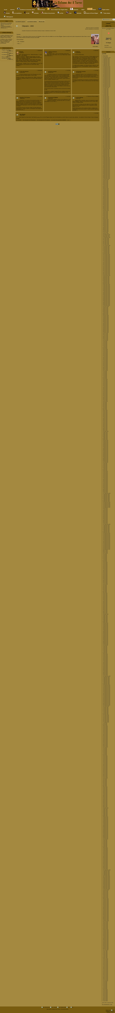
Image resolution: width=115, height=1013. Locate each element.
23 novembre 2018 (106, 267)
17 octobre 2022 (106, 722)
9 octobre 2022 (105, 714)
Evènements (75, 9)
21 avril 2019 (105, 360)
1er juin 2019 (105, 401)
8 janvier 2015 (105, 186)
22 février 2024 (105, 941)
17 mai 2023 (105, 763)
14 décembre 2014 (106, 161)
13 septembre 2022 (106, 688)
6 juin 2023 (105, 783)
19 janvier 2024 (106, 907)
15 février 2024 (105, 934)
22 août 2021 (105, 514)
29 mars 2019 (105, 337)
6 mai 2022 (105, 558)
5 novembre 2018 (106, 249)
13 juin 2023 (105, 790)
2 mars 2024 (105, 950)
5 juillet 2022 (105, 618)
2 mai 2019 (105, 371)
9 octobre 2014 (105, 95)
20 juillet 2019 (105, 450)
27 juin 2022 (105, 610)
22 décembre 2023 (106, 879)
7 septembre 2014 (106, 63)
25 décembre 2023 (106, 882)
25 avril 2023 (105, 741)
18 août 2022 (105, 662)
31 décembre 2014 (106, 178)
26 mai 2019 (105, 395)
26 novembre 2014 (106, 143)
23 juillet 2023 (105, 829)
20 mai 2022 (105, 572)
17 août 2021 (105, 509)
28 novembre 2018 (106, 272)
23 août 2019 (105, 484)
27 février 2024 (105, 946)
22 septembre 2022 (106, 697)
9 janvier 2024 (105, 897)
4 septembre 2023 (106, 872)
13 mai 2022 (105, 565)
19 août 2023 (105, 856)
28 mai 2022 (105, 580)
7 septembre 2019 (106, 499)
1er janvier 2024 (106, 889)
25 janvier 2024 (106, 913)
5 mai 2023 (105, 751)
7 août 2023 (105, 844)
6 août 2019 (105, 467)
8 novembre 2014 (106, 125)
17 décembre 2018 (106, 291)
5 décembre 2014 (106, 152)
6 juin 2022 (105, 589)
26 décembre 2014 (106, 173)
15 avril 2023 (105, 731)
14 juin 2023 (105, 791)
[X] (58, 124)
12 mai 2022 (105, 564)
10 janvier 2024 (106, 898)
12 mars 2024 (105, 960)
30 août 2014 (105, 55)
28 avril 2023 (105, 744)
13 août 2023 (105, 850)
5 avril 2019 (105, 344)
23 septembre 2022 (106, 698)
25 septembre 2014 (106, 81)
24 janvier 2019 (106, 329)
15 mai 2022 (105, 567)
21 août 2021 (105, 513)
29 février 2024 (105, 948)
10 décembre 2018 (106, 284)
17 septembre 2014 (106, 73)
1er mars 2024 (105, 949)
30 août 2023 (105, 867)
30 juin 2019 (105, 430)
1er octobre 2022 (106, 706)
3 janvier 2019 (105, 308)
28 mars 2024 (105, 976)
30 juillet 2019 (105, 460)
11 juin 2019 (105, 411)
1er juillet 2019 (105, 431)
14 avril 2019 (105, 353)
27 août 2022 (105, 671)
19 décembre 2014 (106, 166)
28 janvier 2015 (106, 206)
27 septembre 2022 (106, 702)
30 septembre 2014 (106, 86)
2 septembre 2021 (106, 525)
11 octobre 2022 (106, 716)
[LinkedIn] (57, 124)
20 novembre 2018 (106, 264)
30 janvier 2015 (106, 208)
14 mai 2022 (105, 566)
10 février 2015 (105, 219)
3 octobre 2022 (105, 708)
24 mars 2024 (105, 972)
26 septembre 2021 (106, 549)
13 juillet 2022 (105, 626)
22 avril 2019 (105, 361)
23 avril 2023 (105, 739)
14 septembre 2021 (106, 537)
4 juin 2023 (105, 781)
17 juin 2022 (105, 600)
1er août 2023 (105, 838)
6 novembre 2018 (106, 250)
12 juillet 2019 (105, 442)
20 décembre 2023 (106, 877)
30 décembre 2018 (106, 304)
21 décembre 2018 (106, 295)
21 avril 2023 (105, 737)
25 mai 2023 (105, 771)
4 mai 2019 (105, 373)
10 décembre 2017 (106, 236)
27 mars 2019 (105, 335)
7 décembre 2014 (106, 154)
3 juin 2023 (105, 780)
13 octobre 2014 (106, 99)
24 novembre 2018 (106, 268)
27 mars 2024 (105, 975)
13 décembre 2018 (106, 287)
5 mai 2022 (105, 557)
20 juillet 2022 (105, 633)
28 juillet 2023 (105, 834)
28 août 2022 (105, 672)
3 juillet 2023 (105, 810)
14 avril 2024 (105, 993)
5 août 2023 (105, 842)
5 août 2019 (105, 466)
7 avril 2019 (105, 346)
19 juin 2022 (105, 602)
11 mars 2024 (105, 959)
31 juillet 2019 (105, 461)
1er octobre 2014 (106, 87)
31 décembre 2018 (106, 305)
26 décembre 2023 (106, 883)
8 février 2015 (105, 217)
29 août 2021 (105, 521)
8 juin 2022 (105, 591)
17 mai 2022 (105, 569)
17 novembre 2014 (106, 134)
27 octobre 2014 (106, 113)
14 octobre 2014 (106, 100)
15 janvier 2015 (106, 193)
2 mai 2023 (105, 748)
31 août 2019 (105, 492)
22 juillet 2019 (105, 452)
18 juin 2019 (105, 418)
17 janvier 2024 (106, 905)
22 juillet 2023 (105, 828)
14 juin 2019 (105, 414)
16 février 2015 (105, 225)
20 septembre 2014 (106, 76)
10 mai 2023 (105, 756)
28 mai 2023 (105, 774)
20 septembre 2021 (106, 543)
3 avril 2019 (105, 342)
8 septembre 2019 (106, 500)
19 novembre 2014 (106, 136)
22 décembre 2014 (106, 169)
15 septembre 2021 (106, 538)
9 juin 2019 (105, 409)
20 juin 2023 (105, 797)
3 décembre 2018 (106, 277)
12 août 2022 (105, 656)
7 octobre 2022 (105, 712)
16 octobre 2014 (106, 102)
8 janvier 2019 (105, 313)
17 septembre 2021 (106, 540)
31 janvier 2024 (106, 919)
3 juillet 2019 (105, 433)
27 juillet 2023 (105, 833)
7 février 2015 (105, 216)
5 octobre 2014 (105, 91)
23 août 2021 (105, 515)
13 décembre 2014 (106, 160)
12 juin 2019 (105, 412)
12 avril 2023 (105, 728)
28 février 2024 (105, 947)
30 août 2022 (105, 674)
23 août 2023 (105, 860)
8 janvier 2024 (105, 896)
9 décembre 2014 (106, 156)
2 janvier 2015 (105, 180)
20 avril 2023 (105, 736)
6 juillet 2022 (105, 619)
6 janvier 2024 (105, 894)
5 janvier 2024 (105, 893)
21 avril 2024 (105, 1000)
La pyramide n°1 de (23, 100)
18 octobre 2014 (106, 104)
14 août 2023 (105, 851)
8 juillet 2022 (105, 621)
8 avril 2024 (105, 987)
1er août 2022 (105, 645)
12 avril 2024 (105, 991)
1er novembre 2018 (106, 245)
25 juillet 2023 (105, 831)
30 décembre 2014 (106, 177)
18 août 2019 (105, 479)
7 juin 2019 (105, 407)
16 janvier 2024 (106, 904)
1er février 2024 (106, 920)
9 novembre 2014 (106, 126)
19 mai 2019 (105, 388)
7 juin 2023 (105, 784)
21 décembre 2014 (106, 168)
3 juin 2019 (105, 403)
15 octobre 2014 (106, 101)
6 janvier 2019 (105, 311)
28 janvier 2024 (106, 916)
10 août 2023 (105, 847)
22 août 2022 (105, 666)
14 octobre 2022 (106, 719)
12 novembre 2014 (106, 129)
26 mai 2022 (105, 578)
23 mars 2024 (105, 971)
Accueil (5, 9)
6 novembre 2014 (106, 123)
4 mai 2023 (105, 750)
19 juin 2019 (105, 419)
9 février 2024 (105, 928)
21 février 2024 (105, 940)
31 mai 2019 (105, 400)
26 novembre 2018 (106, 270)
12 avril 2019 (105, 351)
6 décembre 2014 (106, 153)
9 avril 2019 (105, 348)
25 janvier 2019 (106, 330)
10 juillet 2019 (105, 440)
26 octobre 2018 (106, 239)
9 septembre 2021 (106, 532)
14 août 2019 (105, 475)
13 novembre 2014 (106, 130)
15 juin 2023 (105, 792)
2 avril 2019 (105, 341)
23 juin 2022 (105, 606)
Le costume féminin (6, 54)
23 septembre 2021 (106, 546)
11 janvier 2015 (106, 189)
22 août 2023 (105, 859)
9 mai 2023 (105, 755)
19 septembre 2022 (106, 694)
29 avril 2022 (105, 551)
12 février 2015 (105, 221)
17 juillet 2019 (105, 447)
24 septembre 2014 (106, 80)
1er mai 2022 (105, 553)
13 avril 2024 (105, 992)
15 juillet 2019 (105, 445)
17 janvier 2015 (106, 195)
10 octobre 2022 (106, 715)
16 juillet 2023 (105, 822)
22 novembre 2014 (106, 139)
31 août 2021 (105, 523)
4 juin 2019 (105, 404)
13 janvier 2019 (106, 318)
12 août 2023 (105, 849)
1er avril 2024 (105, 980)
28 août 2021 (105, 520)
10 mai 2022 (105, 562)
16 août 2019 (105, 477)
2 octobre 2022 (105, 707)
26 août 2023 (105, 863)
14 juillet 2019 (105, 444)
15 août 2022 (105, 659)
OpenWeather (112, 22)
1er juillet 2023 (105, 808)
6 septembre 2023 (106, 874)
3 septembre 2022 (106, 678)
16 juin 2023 (105, 793)
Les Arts (27, 13)
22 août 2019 (105, 483)
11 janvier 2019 (106, 316)
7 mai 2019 (105, 376)
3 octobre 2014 (105, 89)
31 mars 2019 (105, 339)
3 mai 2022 (105, 555)
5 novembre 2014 (106, 122)
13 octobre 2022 (106, 718)
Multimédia (78, 13)
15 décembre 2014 (106, 162)
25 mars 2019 (105, 333)
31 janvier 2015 (106, 209)
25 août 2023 (105, 862)
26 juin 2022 (105, 609)
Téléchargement (9, 16)
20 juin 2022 (105, 603)
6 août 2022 (105, 650)
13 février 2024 (105, 932)
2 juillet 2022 (105, 615)
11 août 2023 (105, 848)
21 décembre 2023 (106, 878)
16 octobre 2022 (106, 721)
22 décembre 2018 (106, 296)
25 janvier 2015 (106, 203)
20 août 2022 (105, 664)
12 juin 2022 (105, 595)
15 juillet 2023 (105, 821)
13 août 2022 (105, 657)
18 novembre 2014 (106, 135)
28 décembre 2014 (106, 175)
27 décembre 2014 (106, 174)
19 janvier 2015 (106, 197)
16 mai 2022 (105, 568)
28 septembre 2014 (106, 84)
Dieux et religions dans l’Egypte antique (59, 9)
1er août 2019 (105, 462)
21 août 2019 (105, 482)
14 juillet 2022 (105, 627)
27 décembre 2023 (106, 884)
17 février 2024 (105, 936)
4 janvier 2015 (105, 182)
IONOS (112, 1012)
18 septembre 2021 (106, 541)
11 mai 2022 (105, 563)
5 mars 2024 (105, 953)
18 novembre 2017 (106, 235)
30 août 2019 (105, 491)
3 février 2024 (105, 922)
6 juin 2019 (105, 406)
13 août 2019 (105, 474)
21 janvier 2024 (106, 909)
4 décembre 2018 (106, 278)
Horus (3, 56)
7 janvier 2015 (105, 185)
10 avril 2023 (105, 726)
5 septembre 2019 (106, 497)
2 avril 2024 (105, 981)
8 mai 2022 (105, 560)
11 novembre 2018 (106, 255)
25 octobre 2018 (106, 238)
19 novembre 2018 (106, 263)
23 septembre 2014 (106, 79)
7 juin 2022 (105, 590)
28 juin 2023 (105, 805)
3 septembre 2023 (106, 871)
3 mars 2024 (105, 951)
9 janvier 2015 (105, 187)
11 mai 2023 (105, 757)
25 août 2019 (105, 486)
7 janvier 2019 (105, 312)
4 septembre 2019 (106, 496)
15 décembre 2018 (106, 289)
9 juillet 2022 (105, 622)
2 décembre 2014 (106, 149)
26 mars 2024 (105, 974)
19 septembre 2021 (106, 542)
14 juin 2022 (105, 597)
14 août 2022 (105, 658)
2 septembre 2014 (106, 58)
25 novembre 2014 (106, 142)
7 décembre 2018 (106, 281)
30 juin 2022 (105, 613)
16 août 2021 (105, 508)
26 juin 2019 (105, 426)
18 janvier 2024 (106, 906)
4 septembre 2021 (106, 527)
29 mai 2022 (105, 581)
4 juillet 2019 (105, 434)
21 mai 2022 (105, 573)
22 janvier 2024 (106, 910)
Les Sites (61, 13)
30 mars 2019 (105, 338)
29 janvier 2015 (106, 207)
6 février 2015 (105, 215)
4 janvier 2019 (105, 309)
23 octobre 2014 (106, 109)
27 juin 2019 (105, 427)
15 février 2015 (105, 224)
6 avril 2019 (105, 345)
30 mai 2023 (105, 776)
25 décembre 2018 (106, 299)
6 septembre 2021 (106, 529)
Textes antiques (107, 13)
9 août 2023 (105, 846)
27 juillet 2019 (105, 457)
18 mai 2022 (105, 570)
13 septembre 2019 (106, 505)
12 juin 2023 (105, 789)
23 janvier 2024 (106, 911)
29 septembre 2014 (106, 85)
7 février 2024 (105, 926)
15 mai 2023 (105, 761)
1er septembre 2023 (106, 869)
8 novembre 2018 (106, 252)
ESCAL (110, 1011)
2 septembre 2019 (106, 494)
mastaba (19, 105)
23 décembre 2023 (106, 880)
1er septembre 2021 (106, 524)
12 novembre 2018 (106, 256)
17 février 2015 (105, 226)
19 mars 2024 (105, 967)
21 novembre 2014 (106, 138)
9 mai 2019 (105, 378)
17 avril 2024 (105, 996)
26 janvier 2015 (106, 204)
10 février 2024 (105, 929)
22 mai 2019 (105, 391)
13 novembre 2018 (106, 257)
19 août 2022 (105, 663)
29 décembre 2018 (106, 303)
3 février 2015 (105, 212)
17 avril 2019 (105, 356)
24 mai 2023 (105, 770)
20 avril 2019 (105, 359)
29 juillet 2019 (105, 459)
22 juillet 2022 (105, 635)
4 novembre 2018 (106, 248)
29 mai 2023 (105, 775)
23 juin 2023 (105, 800)
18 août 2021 (105, 510)
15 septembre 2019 (106, 507)
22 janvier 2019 (106, 327)
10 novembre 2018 (106, 254)
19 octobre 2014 (106, 105)
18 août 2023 (105, 855)
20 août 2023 (105, 857)
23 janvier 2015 (106, 201)
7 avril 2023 (105, 723)
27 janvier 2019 (106, 332)
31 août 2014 (105, 56)
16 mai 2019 (105, 385)
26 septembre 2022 (106, 701)
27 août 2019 (105, 488)
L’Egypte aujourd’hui (6, 49)
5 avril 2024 (105, 984)
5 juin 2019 (105, 405)
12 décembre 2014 (106, 159)
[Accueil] (57, 7)
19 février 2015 (105, 228)
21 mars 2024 (105, 969)
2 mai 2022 (105, 554)
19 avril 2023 (105, 735)
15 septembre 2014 (106, 71)
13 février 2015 (105, 222)
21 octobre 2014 (106, 107)
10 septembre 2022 (106, 685)
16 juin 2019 (105, 416)
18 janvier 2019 (106, 323)
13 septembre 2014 (106, 69)
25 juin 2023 (105, 802)
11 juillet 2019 (105, 441)
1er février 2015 (106, 210)
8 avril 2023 (105, 724)
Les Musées (36, 13)
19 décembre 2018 (106, 293)
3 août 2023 (105, 840)
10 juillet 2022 (105, 623)
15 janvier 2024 (106, 903)
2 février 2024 (105, 921)
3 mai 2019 (105, 372)
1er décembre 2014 (106, 148)
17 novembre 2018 (106, 261)
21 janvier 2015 (106, 199)
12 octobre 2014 (106, 98)
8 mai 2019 (105, 377)
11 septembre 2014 (106, 67)
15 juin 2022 (105, 598)
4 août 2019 (105, 465)
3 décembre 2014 (106, 150)
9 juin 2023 (105, 786)
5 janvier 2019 (105, 310)
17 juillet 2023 (105, 823)
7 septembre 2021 (106, 530)
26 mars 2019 (105, 334)
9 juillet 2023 (105, 816)
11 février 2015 (105, 220)
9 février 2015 (105, 218)
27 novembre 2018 (106, 271)
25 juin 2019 (105, 425)
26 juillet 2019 (105, 456)
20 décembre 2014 (106, 167)
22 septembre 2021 (106, 545)
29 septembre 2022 (106, 704)
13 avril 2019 (105, 352)
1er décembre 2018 (106, 275)
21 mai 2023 (105, 767)
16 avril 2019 (105, 355)
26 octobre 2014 (106, 112)
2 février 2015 (105, 211)
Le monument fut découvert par (50, 81)
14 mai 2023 (105, 760)
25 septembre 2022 (106, 700)
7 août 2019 (105, 468)
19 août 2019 (105, 480)
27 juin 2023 (105, 804)
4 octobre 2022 (105, 709)
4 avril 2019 (105, 343)
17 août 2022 (105, 661)
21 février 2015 (105, 230)
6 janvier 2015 (105, 184)
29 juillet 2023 (105, 835)
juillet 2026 (104, 1002)
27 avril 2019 (105, 366)
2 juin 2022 (105, 585)
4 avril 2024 (105, 983)
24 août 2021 (105, 516)
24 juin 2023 (105, 801)
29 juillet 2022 (105, 642)
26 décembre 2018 (106, 300)
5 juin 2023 (105, 782)
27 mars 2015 (105, 232)
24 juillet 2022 (105, 637)
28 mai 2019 (105, 397)
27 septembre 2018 (106, 237)
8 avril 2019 (105, 347)
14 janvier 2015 (106, 192)
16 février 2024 (105, 935)
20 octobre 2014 (106, 106)
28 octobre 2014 (106, 114)
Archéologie (42, 9)
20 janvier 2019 (106, 325)
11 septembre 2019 (106, 503)
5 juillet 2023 (105, 812)
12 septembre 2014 (106, 68)
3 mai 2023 (105, 749)
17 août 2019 (105, 478)
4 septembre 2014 (106, 60)
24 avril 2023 (105, 740)
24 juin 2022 (105, 607)
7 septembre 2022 (106, 682)
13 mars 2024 (105, 961)
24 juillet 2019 (105, 454)
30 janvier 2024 (106, 918)
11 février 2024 (105, 930)
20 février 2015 (105, 229)
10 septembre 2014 (106, 66)
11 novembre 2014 (106, 128)
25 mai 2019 (105, 394)
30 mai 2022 (105, 582)
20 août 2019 (105, 481)
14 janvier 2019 (106, 319)
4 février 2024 (105, 923)
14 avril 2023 (105, 730)
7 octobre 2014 (105, 93)
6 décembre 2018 (106, 280)
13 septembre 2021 (106, 536)
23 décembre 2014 (106, 170)
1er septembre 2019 (106, 493)
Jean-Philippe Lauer (34, 104)
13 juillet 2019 (105, 443)
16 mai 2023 (105, 762)
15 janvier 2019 (106, 320)
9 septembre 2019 (106, 501)
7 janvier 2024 (105, 895)
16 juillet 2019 (105, 446)
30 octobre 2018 (106, 243)
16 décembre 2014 (106, 163)
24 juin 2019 (105, 424)
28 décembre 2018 (106, 302)
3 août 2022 (105, 647)
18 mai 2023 (105, 764)
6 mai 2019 (105, 375)
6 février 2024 (105, 925)
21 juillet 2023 (105, 827)
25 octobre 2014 (106, 111)
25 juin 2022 (105, 608)
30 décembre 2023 (106, 887)
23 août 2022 (105, 667)
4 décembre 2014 (106, 151)
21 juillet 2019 (105, 451)
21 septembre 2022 (106, 696)
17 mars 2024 (105, 965)
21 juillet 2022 (105, 634)
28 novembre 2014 (106, 145)
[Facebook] (56, 124)
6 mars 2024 (105, 954)
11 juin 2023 (105, 788)
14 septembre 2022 (106, 689)
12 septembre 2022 (106, 687)
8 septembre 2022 (106, 683)
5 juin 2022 (105, 588)
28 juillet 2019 (105, 458)
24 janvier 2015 (106, 202)
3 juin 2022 (105, 586)
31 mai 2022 (105, 583)
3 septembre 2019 (106, 495)
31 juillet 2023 (105, 837)
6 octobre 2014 (105, 92)
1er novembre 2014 (106, 118)
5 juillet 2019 (105, 435)
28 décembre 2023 (106, 885)
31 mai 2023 (105, 777)
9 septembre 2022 (106, 684)
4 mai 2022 (105, 556)
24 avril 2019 (105, 363)
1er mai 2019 (105, 370)
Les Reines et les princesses (49, 13)
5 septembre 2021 (106, 528)
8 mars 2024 (105, 956)
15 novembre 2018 (106, 259)
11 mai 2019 (105, 380)
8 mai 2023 (105, 754)
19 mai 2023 (105, 765)
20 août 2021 (105, 512)
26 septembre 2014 (106, 82)
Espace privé (63, 1007)
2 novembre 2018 (106, 246)
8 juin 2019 (105, 408)
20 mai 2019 (105, 389)
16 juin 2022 (105, 599)
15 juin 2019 (105, 415)
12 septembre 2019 (106, 504)
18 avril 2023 (105, 734)
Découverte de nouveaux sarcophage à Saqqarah (6, 26)
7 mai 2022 (105, 559)
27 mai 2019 (105, 396)
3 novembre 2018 (106, 247)
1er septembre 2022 (106, 676)
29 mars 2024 (105, 977)
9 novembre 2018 (106, 253)
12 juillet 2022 (105, 625)
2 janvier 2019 (105, 307)
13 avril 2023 (105, 729)
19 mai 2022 (105, 571)
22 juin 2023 (105, 799)
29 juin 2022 (105, 612)
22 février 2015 (105, 231)
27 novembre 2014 (106, 144)
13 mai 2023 (105, 759)
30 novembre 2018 (106, 274)
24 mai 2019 (105, 393)
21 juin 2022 (105, 604)
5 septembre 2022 (106, 680)
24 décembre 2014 (106, 171)
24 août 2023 (105, 861)
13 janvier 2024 (106, 901)
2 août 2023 (105, 839)
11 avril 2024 (105, 990)
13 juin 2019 (105, 413)
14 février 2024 (105, 933)
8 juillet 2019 (105, 438)
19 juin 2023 (105, 796)
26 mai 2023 (105, 772)
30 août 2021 (105, 522)
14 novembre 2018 (106, 258)
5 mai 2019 (105, 374)
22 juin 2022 (105, 605)
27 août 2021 (105, 519)
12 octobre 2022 (106, 717)
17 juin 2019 (105, 417)
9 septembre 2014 (106, 65)
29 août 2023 (105, 866)
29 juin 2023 (105, 806)
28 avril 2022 (105, 550)
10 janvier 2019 (106, 315)
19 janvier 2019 (106, 324)
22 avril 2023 (105, 738)
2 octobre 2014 (105, 88)
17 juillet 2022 (105, 630)
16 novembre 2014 (106, 133)
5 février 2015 (105, 214)
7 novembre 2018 (106, 251)
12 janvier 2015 (106, 190)
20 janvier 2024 (106, 908)
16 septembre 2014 (106, 72)
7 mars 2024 (105, 955)
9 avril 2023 (105, 725)
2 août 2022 (105, 646)
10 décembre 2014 (106, 157)
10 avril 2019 (105, 349)
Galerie (82, 9)
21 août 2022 (105, 665)
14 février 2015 (105, 223)
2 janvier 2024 (105, 890)
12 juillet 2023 (105, 818)
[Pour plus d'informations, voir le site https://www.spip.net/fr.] (113, 1010)
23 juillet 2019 (105, 453)
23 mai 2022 (105, 575)
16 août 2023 (105, 853)
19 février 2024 (105, 938)
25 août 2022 (105, 669)
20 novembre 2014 (106, 137)
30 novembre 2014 (106, 147)
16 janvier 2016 (106, 233)
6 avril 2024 (105, 985)
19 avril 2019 (105, 358)
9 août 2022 (105, 653)
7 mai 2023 (105, 753)
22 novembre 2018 (106, 266)
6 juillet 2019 (105, 436)
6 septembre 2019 (106, 498)
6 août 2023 (105, 843)
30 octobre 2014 (106, 116)
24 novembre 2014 (106, 141)
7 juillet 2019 (105, 437)
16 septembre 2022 (106, 691)
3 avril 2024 (105, 982)
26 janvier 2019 (106, 331)
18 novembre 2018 (106, 262)
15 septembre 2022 (106, 690)
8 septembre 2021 (106, 531)
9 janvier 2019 (105, 314)
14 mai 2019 (105, 383)
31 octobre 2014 (106, 117)
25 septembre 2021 (106, 548)
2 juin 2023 (105, 779)
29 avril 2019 (105, 368)
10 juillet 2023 (105, 817)
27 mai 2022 (105, 579)
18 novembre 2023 (106, 875)
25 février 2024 (105, 944)
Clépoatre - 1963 (28, 26)
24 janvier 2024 (106, 912)
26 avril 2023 (105, 742)
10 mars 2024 (105, 958)
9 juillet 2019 (105, 439)
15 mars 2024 (105, 963)
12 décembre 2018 (106, 286)
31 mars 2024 (105, 979)
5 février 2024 (105, 924)
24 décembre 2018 (106, 298)
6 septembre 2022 (106, 681)
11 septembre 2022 (106, 686)
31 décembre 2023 (106, 888)
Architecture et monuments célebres (27, 9)
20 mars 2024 (105, 968)
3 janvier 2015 (105, 181)
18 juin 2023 (105, 795)
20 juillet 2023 (105, 826)
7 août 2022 (105, 651)
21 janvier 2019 (106, 326)
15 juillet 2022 (105, 628)
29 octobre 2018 (106, 242)
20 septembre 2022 (106, 695)
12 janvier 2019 (106, 317)
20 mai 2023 (105, 766)
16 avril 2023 (105, 732)
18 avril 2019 (105, 357)
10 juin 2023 (105, 787)
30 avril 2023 (105, 746)
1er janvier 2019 (106, 306)
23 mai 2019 (105, 392)
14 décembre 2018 (106, 288)
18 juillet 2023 (105, 824)
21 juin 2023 (105, 798)
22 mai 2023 (105, 768)
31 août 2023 (105, 868)
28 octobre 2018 (106, 241)
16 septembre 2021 (106, 539)
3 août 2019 (105, 464)
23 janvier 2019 (106, 328)
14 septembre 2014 (106, 70)
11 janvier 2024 (106, 899)
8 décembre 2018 (106, 282)
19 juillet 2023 (105, 825)
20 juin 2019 (105, 420)
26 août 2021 (105, 518)
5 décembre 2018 (106, 279)
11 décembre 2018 (106, 285)
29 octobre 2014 (106, 115)
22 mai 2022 (105, 574)
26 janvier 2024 (106, 914)
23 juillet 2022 (105, 636)
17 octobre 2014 (106, 103)
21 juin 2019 (105, 421)
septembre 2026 (110, 1002)
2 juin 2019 (105, 402)
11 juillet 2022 (105, 624)
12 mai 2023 (105, 758)
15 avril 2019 (105, 354)
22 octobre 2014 (106, 108)
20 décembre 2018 (106, 294)
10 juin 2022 (105, 593)
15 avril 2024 (105, 994)
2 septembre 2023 (106, 870)
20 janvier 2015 (106, 198)
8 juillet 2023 (105, 815)
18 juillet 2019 (105, 448)
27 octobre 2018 (106, 240)
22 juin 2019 (105, 422)
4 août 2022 (105, 648)
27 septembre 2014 (106, 83)
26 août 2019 (105, 487)
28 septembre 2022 (106, 703)
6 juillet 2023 (105, 813)
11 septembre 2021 (106, 534)
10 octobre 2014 (106, 96)
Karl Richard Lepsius (59, 81)
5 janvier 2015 (105, 183)
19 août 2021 (105, 511)
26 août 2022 (105, 670)
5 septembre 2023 (106, 873)
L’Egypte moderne (105, 9)
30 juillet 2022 (105, 643)
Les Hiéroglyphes (5, 52)
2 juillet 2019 (105, 432)
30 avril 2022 (105, 552)
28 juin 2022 (105, 611)
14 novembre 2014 (106, 131)
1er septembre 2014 (106, 57)
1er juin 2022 (105, 584)
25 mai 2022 (105, 577)
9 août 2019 (105, 470)
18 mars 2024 (105, 966)
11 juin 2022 (105, 594)
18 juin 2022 (105, 601)
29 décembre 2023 (106, 886)
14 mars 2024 (105, 962)
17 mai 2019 (105, 386)
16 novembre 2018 (106, 260)
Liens (70, 13)
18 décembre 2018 (106, 292)
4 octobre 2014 (105, 90)
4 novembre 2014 (106, 121)
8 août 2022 (105, 652)
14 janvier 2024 (106, 902)
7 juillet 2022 (105, 620)
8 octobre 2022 (105, 713)
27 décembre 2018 (106, 301)
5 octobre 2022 (105, 710)
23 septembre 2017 (106, 234)
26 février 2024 (105, 945)
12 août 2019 (105, 473)
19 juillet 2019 (105, 449)
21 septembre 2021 (106, 544)
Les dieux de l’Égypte (6, 58)
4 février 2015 (105, 213)
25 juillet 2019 (105, 455)
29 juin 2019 (105, 429)
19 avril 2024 (105, 998)
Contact (55, 1007)
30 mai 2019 (105, 399)
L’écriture (8, 13)
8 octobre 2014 (105, 94)
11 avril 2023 (105, 727)
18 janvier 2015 (106, 196)
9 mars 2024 (105, 957)
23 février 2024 (105, 942)
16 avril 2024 (105, 995)
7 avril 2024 (105, 986)
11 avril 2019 (105, 350)
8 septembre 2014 (106, 64)
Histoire (94, 9)
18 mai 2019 (105, 387)
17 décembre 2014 (106, 164)
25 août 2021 (105, 517)
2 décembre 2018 (106, 276)
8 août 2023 (105, 845)
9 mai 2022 (105, 561)
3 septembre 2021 (106, 526)
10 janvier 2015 (106, 188)
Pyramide (78, 77)
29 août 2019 (105, 490)
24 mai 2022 (105, 576)
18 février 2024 (105, 937)
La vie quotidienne (18, 13)
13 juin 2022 (105, 596)
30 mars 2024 (105, 978)
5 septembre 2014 (106, 61)
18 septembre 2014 (106, 74)
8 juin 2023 (105, 785)
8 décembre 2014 (106, 155)
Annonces (12, 9)
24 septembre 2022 (106, 699)
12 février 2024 (105, 931)
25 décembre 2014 (106, 172)
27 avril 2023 (105, 743)
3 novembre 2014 (106, 120)
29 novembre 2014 (106, 146)
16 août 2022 (105, 660)
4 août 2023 (105, 841)
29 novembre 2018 (106, 273)
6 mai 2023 (105, 752)
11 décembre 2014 (106, 158)
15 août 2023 (105, 852)
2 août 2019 (105, 463)
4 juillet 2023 (105, 811)
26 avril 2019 (105, 365)
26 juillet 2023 (105, 832)
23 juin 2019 (105, 423)
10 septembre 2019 (106, 502)
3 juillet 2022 (105, 616)
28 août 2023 (105, 865)
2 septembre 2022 (106, 677)
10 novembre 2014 (106, 127)
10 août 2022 (105, 654)
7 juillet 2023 (105, 814)
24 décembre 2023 (106, 881)
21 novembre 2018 (106, 265)
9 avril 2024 (105, 988)
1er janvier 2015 (106, 179)
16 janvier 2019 (106, 321)
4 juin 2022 (105, 587)
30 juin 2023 (105, 807)
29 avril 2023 (105, 745)
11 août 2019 (105, 472)
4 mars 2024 (105, 952)
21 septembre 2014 (106, 77)
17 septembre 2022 (106, 692)
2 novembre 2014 (106, 119)
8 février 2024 (105, 927)
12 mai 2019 (105, 381)
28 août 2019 (105, 489)
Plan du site (47, 1007)
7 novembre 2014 (106, 124)
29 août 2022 (105, 673)
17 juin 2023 (105, 794)
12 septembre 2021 (106, 535)
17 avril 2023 (105, 733)
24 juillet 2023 (105, 830)
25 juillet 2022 (105, 638)
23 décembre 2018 (106, 297)
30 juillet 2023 (105, 836)
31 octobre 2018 (106, 244)
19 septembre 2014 (106, 75)
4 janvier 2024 (105, 892)
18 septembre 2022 (106, 693)
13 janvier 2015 (106, 191)
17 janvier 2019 (106, 322)
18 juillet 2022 (105, 631)
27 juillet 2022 (105, 640)
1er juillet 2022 (105, 614)
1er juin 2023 (105, 778)
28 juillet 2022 (105, 641)
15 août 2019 (105, 476)
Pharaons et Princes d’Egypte (91, 13)
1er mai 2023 (105, 747)
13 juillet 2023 (105, 819)
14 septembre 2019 (106, 506)
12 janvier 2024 (106, 900)
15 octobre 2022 (106, 720)
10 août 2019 (105, 471)
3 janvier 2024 (105, 891)
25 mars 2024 (105, 973)
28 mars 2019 (105, 336)
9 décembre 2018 (106, 283)
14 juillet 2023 (105, 820)
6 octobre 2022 (105, 711)
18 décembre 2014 (106, 165)
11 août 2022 (105, 655)
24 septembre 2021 (106, 547)
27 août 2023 (105, 864)
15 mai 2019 (105, 384)
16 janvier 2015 (106, 194)
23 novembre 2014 (106, 140)
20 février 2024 (105, 939)
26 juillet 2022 (105, 639)
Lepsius (28, 100)
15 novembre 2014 (106, 132)
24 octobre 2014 (106, 110)
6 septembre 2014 (106, 62)
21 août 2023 (105, 858)
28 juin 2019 (105, 428)
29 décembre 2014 (106, 176)
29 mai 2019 (105, 398)
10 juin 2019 (105, 410)
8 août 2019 (105, 469)
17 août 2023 (105, 854)
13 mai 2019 (105, 382)
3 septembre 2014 (106, 59)
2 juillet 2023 (105, 809)
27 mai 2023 (105, 773)
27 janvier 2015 (106, 205)
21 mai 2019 (105, 390)
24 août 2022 (105, 668)
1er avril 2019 (105, 340)
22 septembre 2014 (106, 78)
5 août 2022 (105, 649)
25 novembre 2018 (106, 269)
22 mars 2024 (105, 970)
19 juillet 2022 (105, 632)
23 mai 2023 (105, 769)
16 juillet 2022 (105, 629)
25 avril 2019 (105, 364)
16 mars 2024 (105, 964)
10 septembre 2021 (106, 533)
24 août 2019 (105, 485)
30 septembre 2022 (106, 705)
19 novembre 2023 (106, 876)
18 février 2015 (105, 227)
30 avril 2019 (105, 369)
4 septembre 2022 (106, 679)
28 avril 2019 (105, 367)
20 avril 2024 (105, 999)
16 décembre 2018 (106, 290)
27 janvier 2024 (106, 915)
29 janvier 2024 (106, 917)
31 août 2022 (105, 675)
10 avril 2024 (105, 989)
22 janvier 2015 (106, 200)
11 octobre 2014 (106, 97)
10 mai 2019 (105, 379)
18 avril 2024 (105, 997)
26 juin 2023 (105, 803)
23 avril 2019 (105, 362)
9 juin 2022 (105, 592)
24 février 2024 (105, 943)
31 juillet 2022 (105, 644)
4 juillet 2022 (105, 617)
